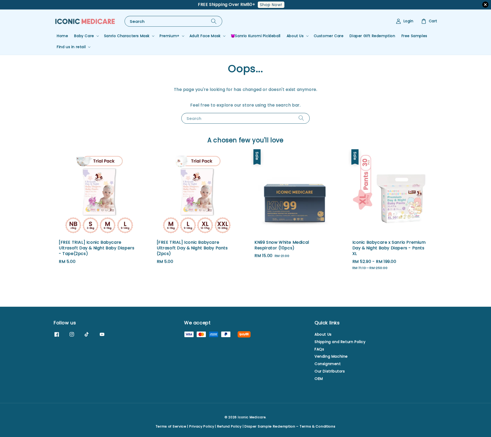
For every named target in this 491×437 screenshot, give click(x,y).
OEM (319, 378)
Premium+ (170, 36)
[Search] (214, 21)
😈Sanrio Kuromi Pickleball (256, 35)
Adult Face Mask (205, 36)
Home (62, 35)
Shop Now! (271, 5)
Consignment (328, 363)
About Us (295, 36)
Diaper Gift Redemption (372, 35)
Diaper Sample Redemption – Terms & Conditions (290, 426)
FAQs (319, 349)
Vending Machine (331, 356)
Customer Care (329, 35)
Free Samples (414, 35)
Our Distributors (330, 371)
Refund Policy (229, 426)
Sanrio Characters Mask (127, 36)
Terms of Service (171, 426)
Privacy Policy (201, 426)
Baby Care (84, 36)
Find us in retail (71, 47)
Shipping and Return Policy (340, 341)
